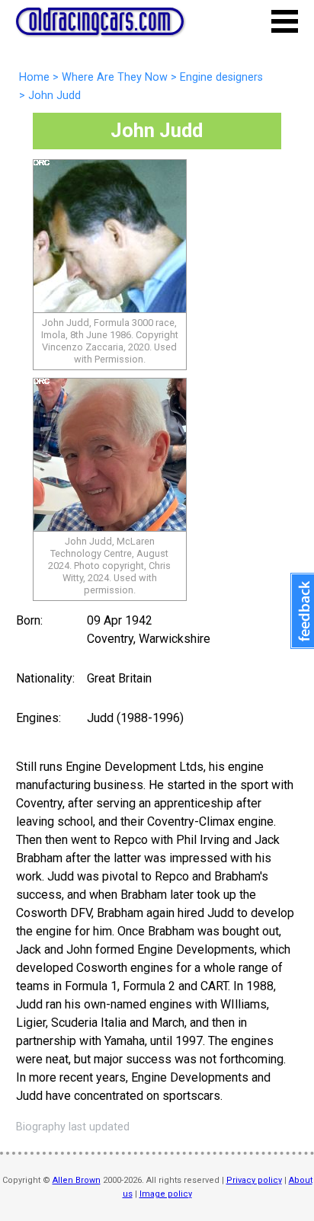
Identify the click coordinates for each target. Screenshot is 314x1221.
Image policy (165, 1194)
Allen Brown (77, 1180)
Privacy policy (254, 1180)
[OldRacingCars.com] (100, 26)
